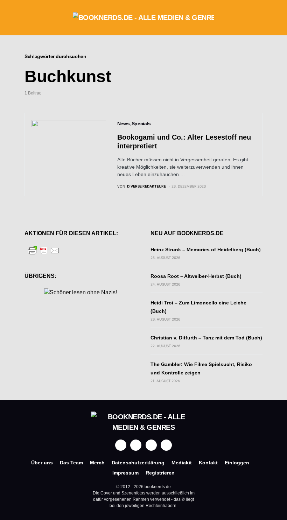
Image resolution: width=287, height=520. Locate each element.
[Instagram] (135, 445)
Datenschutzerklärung (138, 462)
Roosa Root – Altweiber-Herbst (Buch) (195, 276)
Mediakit (182, 462)
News (123, 123)
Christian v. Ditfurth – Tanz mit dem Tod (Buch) (206, 337)
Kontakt (208, 462)
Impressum (125, 473)
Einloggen (237, 462)
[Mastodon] (151, 445)
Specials (141, 123)
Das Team (71, 462)
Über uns (42, 462)
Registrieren (160, 473)
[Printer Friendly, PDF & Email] (43, 250)
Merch (97, 462)
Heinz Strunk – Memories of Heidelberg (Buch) (205, 249)
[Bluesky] (166, 445)
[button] (26, 17)
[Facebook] (120, 445)
